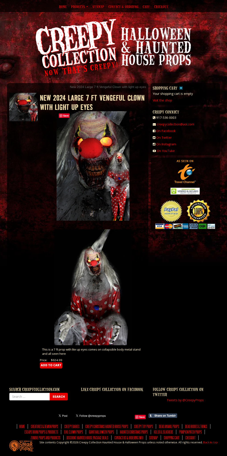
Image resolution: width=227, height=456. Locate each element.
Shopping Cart (171, 437)
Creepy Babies (71, 426)
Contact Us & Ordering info (128, 437)
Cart (146, 6)
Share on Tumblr (163, 415)
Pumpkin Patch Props (190, 432)
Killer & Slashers (163, 432)
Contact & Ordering (123, 6)
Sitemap (98, 6)
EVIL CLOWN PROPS (73, 432)
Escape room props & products (41, 432)
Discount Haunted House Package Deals (87, 437)
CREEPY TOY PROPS (143, 426)
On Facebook (166, 131)
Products (78, 6)
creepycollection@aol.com (175, 124)
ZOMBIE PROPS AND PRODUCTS (46, 437)
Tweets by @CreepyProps (185, 400)
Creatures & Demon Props (44, 426)
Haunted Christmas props (134, 432)
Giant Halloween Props (101, 432)
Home (63, 6)
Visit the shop (162, 100)
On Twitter (164, 137)
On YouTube (166, 151)
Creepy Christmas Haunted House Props (106, 426)
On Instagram (166, 144)
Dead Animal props (169, 426)
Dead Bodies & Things (196, 426)
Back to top (210, 442)
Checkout (161, 6)
